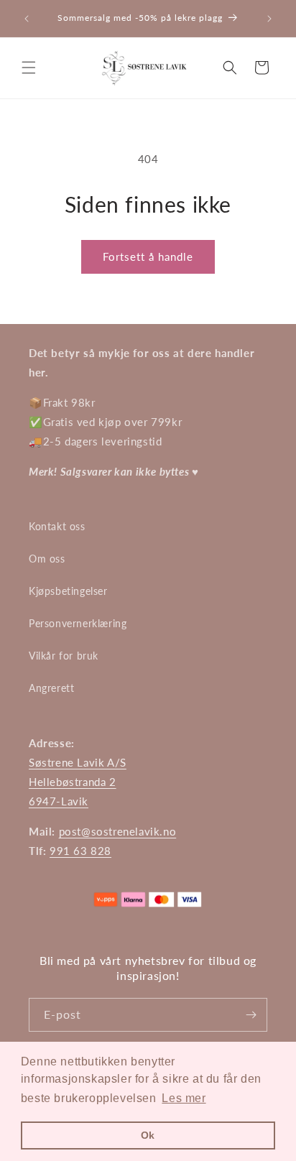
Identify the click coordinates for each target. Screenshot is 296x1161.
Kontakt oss (57, 526)
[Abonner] (251, 1015)
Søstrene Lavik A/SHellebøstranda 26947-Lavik (77, 782)
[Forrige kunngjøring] (26, 18)
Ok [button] (148, 1135)
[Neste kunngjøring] (269, 18)
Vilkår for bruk (63, 655)
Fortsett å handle (148, 256)
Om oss (47, 558)
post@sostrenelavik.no (118, 831)
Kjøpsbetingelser (68, 591)
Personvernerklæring (77, 623)
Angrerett (51, 688)
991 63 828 (80, 850)
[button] (29, 67)
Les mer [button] (183, 1098)
